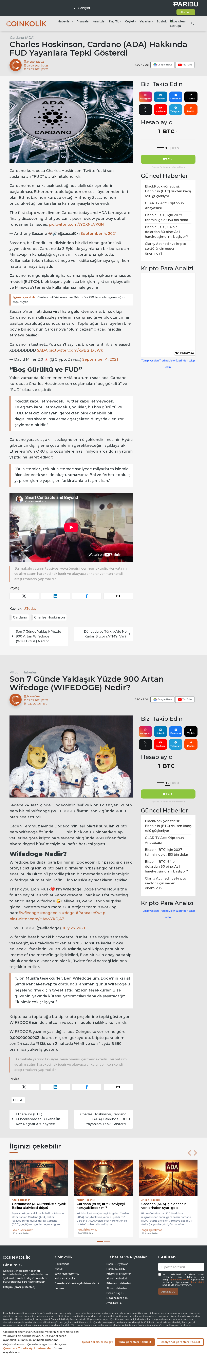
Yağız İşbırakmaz (23, 1229)
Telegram (175, 111)
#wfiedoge (28, 913)
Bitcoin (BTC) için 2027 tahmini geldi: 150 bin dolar (166, 217)
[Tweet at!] (24, 596)
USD (175, 148)
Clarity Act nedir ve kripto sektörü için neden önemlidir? (165, 248)
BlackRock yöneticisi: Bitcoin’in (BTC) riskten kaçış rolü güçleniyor (168, 191)
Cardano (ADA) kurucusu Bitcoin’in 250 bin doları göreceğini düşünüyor (69, 299)
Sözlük (162, 21)
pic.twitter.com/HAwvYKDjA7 (37, 919)
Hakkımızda (62, 1263)
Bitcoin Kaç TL (115, 1292)
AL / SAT (186, 12)
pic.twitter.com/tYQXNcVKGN (76, 224)
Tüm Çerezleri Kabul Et (134, 1341)
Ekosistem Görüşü (178, 24)
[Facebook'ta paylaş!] (86, 596)
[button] (189, 1153)
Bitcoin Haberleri (117, 1278)
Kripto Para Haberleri (119, 1273)
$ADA (42, 350)
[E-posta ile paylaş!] (118, 596)
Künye (59, 1268)
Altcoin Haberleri (23, 672)
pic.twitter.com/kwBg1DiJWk (76, 350)
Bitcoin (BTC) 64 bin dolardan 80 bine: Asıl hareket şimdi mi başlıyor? (166, 232)
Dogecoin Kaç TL (117, 1297)
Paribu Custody (116, 1268)
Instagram (145, 98)
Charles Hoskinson (49, 617)
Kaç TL (114, 21)
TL (167, 148)
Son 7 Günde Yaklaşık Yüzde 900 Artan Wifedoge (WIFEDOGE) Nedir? (38, 636)
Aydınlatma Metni (180, 1279)
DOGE (18, 1100)
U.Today (30, 609)
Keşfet (129, 21)
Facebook (175, 98)
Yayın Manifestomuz (67, 1273)
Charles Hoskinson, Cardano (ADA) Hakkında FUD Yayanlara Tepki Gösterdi (103, 1119)
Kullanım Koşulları (65, 1278)
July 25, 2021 (73, 928)
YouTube (161, 111)
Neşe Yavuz (35, 61)
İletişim (59, 1287)
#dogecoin (50, 913)
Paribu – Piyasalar (117, 1263)
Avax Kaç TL (114, 1302)
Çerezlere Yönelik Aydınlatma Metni (77, 1282)
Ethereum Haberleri (119, 1282)
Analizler (99, 21)
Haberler (64, 21)
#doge (68, 913)
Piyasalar (83, 21)
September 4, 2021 (98, 233)
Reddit (190, 111)
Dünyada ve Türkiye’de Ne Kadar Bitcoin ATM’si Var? (105, 634)
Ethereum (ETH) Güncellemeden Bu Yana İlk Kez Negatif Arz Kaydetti (38, 1119)
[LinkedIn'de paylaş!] (55, 596)
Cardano (20, 617)
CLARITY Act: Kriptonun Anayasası (164, 205)
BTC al (168, 159)
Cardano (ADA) (22, 38)
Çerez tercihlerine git (97, 1341)
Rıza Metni (197, 1282)
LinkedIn (160, 98)
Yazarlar (145, 21)
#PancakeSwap (90, 913)
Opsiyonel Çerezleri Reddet (180, 1341)
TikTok (191, 98)
